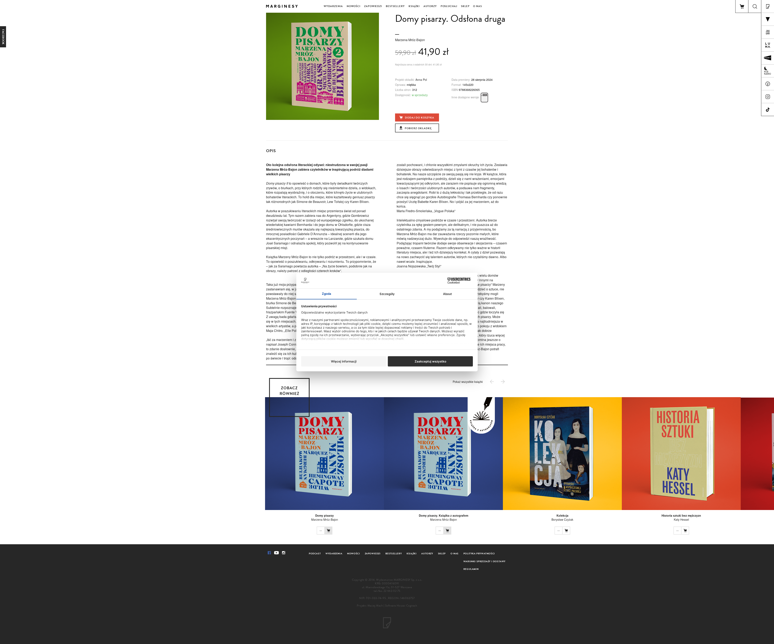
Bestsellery (395, 6)
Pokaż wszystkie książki (468, 382)
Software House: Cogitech (401, 605)
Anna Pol (421, 80)
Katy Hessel (681, 519)
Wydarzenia (333, 6)
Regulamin (471, 569)
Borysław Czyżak (562, 519)
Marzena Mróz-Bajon (410, 39)
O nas (477, 6)
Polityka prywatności (479, 553)
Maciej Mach (375, 605)
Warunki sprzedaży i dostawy (484, 561)
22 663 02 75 (392, 591)
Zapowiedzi (373, 6)
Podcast (315, 553)
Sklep (465, 6)
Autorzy (430, 6)
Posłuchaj (449, 6)
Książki (414, 6)
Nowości (353, 6)
